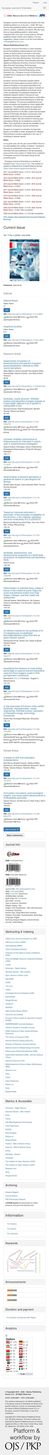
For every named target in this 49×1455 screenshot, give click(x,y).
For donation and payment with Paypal (21, 1317)
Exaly (7, 1088)
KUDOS (8, 1129)
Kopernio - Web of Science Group (18, 1147)
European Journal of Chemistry (16, 7)
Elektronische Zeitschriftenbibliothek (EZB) (21, 1051)
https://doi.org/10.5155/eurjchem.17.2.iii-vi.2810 (26, 340)
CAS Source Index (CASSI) (15, 942)
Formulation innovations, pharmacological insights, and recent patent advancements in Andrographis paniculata (24, 795)
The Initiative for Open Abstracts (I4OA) (20, 1161)
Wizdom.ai (9, 1084)
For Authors (11, 1228)
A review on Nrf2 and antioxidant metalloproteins (19, 758)
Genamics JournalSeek (14, 1014)
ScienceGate (10, 996)
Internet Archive (11, 1196)
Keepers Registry (11, 1192)
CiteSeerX (9, 1004)
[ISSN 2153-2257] (12, 881)
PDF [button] (6, 310)
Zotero (7, 1150)
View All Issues (11, 829)
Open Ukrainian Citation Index (16, 975)
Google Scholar (11, 1000)
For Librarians (12, 1233)
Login (45, 2)
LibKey (8, 989)
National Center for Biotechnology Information (22, 1047)
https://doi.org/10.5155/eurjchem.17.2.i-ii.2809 (25, 314)
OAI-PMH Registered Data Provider (18, 1122)
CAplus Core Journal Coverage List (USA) (21, 938)
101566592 (22, 898)
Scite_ (7, 1074)
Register (36, 2)
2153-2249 (14, 891)
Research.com (10, 1070)
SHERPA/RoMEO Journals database (19, 1024)
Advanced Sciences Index (15, 1060)
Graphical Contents (13, 326)
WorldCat (8, 1007)
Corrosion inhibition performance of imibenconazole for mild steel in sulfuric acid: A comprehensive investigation (22, 441)
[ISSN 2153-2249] (12, 867)
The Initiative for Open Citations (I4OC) (20, 1165)
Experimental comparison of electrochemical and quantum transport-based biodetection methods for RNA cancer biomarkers (22, 364)
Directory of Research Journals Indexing (20, 1044)
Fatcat (7, 1077)
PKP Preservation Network (15, 1199)
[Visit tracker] (6, 1335)
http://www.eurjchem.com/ (25, 889)
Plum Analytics (10, 1133)
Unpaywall (9, 1158)
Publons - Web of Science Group (17, 1143)
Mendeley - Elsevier (12, 1154)
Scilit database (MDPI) (13, 945)
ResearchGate (10, 1091)
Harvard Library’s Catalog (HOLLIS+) (19, 1040)
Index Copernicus (12, 1081)
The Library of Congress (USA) (17, 1037)
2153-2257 (14, 893)
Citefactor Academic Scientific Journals (20, 1027)
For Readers (12, 1224)
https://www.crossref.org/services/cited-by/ (20, 168)
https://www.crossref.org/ (20, 163)
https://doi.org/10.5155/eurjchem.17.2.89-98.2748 (26, 386)
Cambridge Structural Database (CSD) (19, 993)
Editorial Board (11, 300)
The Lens (9, 986)
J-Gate (8, 964)
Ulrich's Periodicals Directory (16, 949)
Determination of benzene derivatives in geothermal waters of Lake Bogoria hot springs (22, 479)
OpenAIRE (9, 979)
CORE (7, 982)
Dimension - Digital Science (15, 968)
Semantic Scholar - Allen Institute (17, 972)
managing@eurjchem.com (13, 41)
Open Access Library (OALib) (16, 1011)
